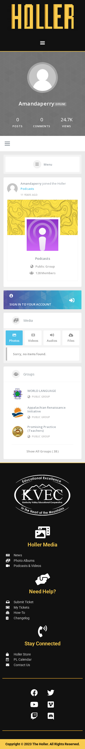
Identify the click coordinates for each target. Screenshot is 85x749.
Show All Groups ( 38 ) (42, 451)
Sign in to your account (30, 304)
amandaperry (31, 183)
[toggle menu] (7, 144)
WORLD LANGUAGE (41, 391)
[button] (43, 42)
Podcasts (27, 189)
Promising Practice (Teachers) (41, 429)
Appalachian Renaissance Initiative (46, 409)
